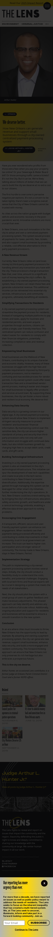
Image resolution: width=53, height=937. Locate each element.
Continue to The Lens (26, 929)
